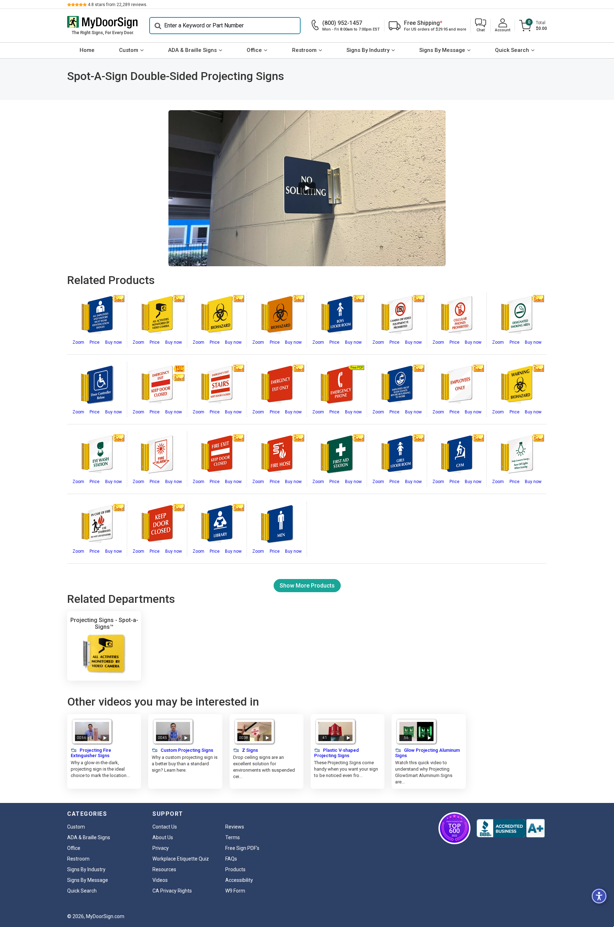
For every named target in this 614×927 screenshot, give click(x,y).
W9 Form (235, 891)
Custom (128, 50)
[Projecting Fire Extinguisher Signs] (92, 731)
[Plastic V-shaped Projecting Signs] (335, 731)
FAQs (231, 859)
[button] (480, 25)
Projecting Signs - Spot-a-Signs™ (104, 623)
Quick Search (512, 50)
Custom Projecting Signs (186, 750)
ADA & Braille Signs (192, 50)
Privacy (160, 848)
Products (235, 869)
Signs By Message (442, 50)
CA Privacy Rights (172, 891)
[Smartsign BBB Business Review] (510, 828)
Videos (160, 880)
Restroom (304, 50)
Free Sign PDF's (242, 848)
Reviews (234, 827)
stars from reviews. (117, 4)
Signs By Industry (367, 50)
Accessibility (239, 880)
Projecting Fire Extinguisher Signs (91, 753)
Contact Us (164, 827)
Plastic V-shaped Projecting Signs (336, 753)
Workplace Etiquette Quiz (180, 859)
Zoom (78, 342)
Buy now (113, 342)
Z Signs (249, 750)
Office (254, 50)
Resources (164, 869)
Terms (232, 837)
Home (87, 50)
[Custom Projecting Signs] (173, 731)
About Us (162, 837)
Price (94, 342)
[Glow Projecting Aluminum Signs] (416, 731)
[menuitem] (87, 50)
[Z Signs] (254, 731)
